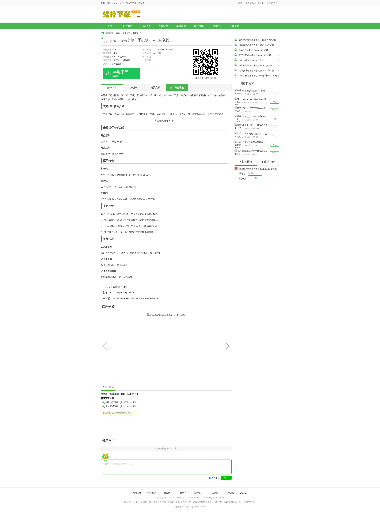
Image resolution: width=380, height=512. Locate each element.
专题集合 (261, 3)
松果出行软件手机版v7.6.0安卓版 (254, 125)
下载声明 (182, 493)
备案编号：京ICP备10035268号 (190, 506)
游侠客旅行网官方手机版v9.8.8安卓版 (256, 45)
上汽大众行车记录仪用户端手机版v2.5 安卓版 (256, 75)
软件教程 (127, 26)
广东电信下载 (130, 406)
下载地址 (179, 87)
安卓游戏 (163, 26)
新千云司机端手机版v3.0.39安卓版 (255, 55)
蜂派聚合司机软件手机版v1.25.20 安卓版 (253, 90)
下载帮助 (166, 493)
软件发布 (198, 493)
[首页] (124, 14)
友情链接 (230, 493)
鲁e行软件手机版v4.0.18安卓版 (253, 50)
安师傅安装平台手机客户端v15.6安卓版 (253, 142)
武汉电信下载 (130, 402)
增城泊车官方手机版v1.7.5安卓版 (254, 151)
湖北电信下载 (112, 402)
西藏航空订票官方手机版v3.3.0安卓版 (253, 116)
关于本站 (151, 493)
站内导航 (273, 3)
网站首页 (137, 493)
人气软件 (134, 87)
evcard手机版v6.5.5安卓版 (251, 60)
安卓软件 (145, 26)
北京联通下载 (112, 406)
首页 (240, 3)
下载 (274, 93)
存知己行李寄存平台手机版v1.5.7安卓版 (257, 40)
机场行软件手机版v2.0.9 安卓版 (253, 108)
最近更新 (250, 3)
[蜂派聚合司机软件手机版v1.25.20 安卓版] (243, 176)
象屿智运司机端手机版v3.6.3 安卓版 (255, 65)
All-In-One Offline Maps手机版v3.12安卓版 (254, 99)
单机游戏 (181, 26)
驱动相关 (216, 26)
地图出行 (137, 33)
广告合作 (214, 493)
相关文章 (155, 87)
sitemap (243, 493)
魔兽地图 (199, 26)
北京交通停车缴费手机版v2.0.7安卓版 (256, 70)
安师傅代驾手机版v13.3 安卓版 (254, 134)
